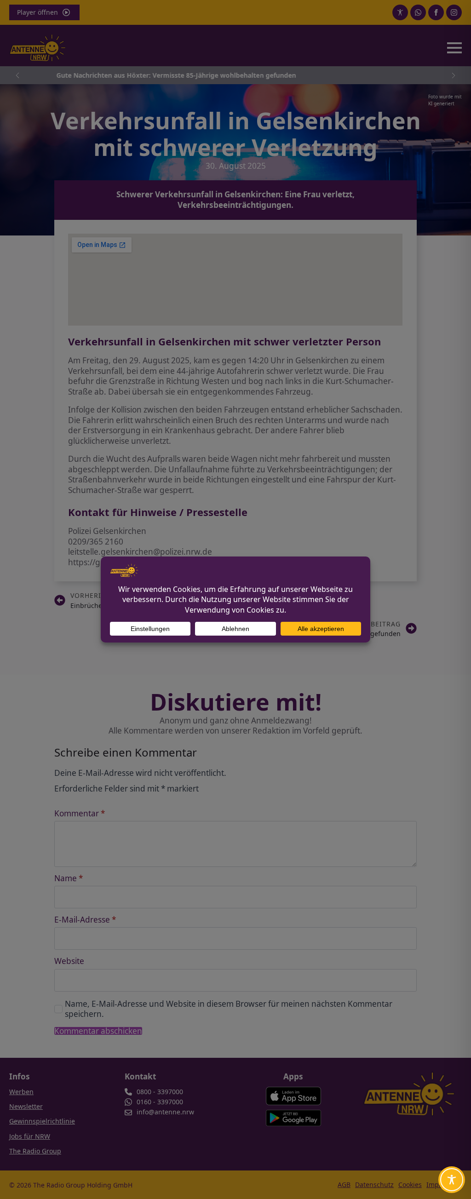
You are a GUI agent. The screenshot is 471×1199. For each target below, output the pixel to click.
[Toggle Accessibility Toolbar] (451, 1179)
